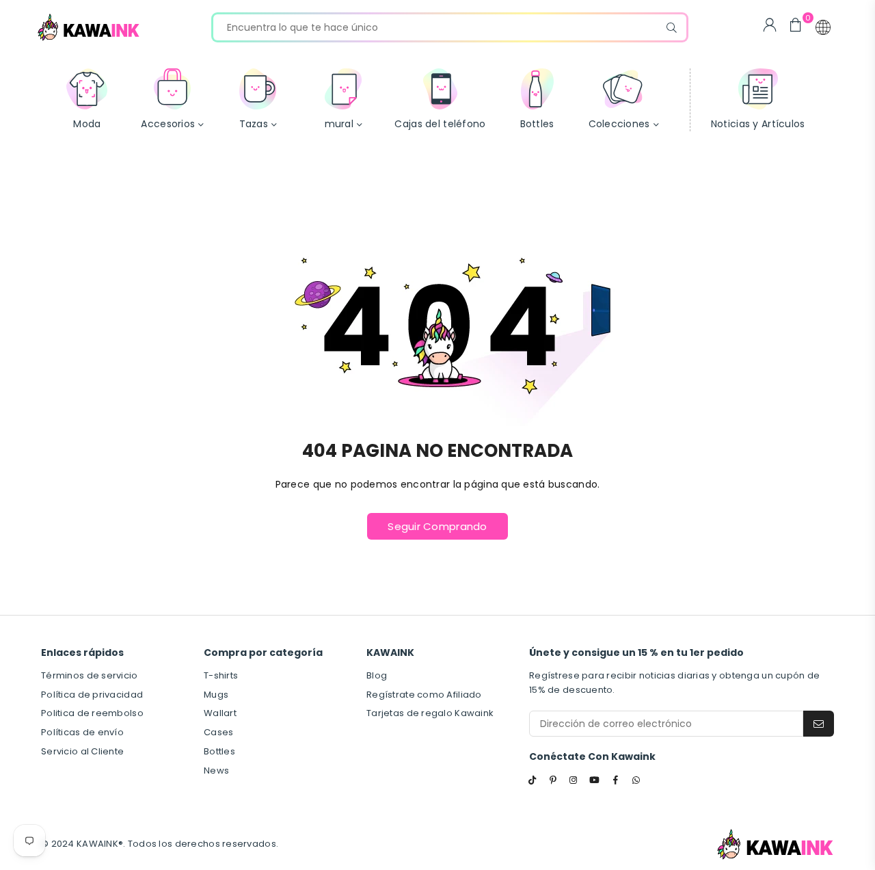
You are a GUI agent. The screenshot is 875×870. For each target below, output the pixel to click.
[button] (823, 27)
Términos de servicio (89, 675)
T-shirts (221, 675)
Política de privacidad (92, 694)
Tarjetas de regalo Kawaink (430, 713)
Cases (218, 732)
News (216, 770)
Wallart (220, 713)
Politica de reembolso (92, 713)
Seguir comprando (437, 526)
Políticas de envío (82, 732)
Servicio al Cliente (82, 751)
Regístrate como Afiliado (424, 694)
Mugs (216, 694)
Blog (376, 675)
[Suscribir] (818, 724)
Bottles (219, 751)
